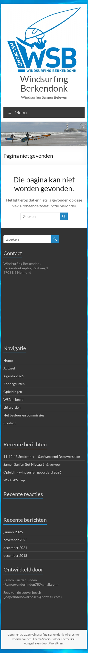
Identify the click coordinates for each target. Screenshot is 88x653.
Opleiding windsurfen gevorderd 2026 (32, 472)
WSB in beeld (13, 399)
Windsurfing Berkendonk (44, 83)
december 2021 (15, 548)
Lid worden (12, 407)
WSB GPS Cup (14, 480)
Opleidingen (12, 392)
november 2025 (15, 540)
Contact (9, 423)
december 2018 (15, 555)
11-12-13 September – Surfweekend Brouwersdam (41, 456)
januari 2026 (13, 532)
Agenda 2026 (13, 376)
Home (8, 360)
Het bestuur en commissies (23, 415)
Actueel (9, 368)
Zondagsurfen (14, 384)
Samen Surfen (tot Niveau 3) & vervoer (32, 464)
